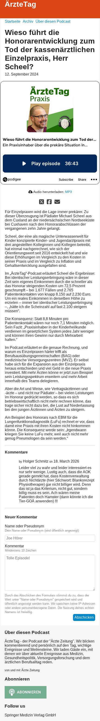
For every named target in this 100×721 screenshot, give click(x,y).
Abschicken (84, 617)
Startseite (12, 21)
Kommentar (14, 546)
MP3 (68, 192)
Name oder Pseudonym (24, 526)
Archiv (28, 21)
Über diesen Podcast (53, 21)
